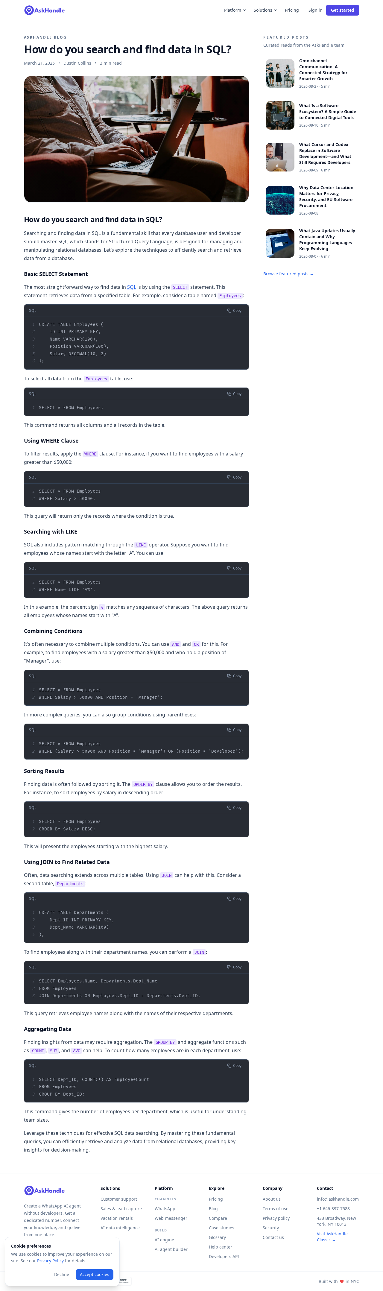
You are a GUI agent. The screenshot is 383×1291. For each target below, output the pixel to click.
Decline (61, 1274)
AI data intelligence (120, 1228)
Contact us (273, 1237)
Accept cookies (94, 1274)
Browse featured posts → (288, 274)
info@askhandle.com (338, 1199)
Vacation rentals (117, 1218)
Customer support (119, 1199)
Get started (342, 10)
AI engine (164, 1240)
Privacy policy (276, 1218)
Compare (218, 1218)
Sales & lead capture (121, 1208)
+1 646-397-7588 (333, 1208)
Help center (220, 1247)
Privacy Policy (50, 1260)
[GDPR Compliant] (120, 1281)
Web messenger (171, 1218)
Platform (232, 10)
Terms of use (275, 1208)
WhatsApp (165, 1208)
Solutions (263, 10)
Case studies (221, 1228)
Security (271, 1228)
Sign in (315, 10)
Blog (213, 1208)
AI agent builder (171, 1249)
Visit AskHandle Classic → (332, 1237)
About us (272, 1199)
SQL (131, 287)
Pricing (292, 10)
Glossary (217, 1237)
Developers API (224, 1256)
